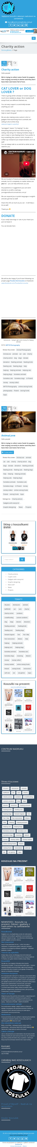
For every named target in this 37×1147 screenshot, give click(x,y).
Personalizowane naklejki (11, 1004)
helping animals (15, 370)
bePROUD (7, 609)
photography (7, 391)
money (5, 382)
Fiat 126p (26, 634)
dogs (20, 358)
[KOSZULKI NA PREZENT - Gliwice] (18, 710)
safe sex (7, 673)
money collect (14, 382)
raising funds (24, 391)
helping (6, 370)
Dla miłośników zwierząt (11, 1023)
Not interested (7, 942)
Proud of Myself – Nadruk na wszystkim (16, 1105)
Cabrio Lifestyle (7, 1031)
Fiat (19, 634)
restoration (27, 668)
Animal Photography (24, 350)
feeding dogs (17, 366)
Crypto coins (12, 577)
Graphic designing (9, 507)
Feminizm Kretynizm (9, 973)
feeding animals (16, 362)
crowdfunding (9, 617)
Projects (28, 507)
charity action (8, 358)
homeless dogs (19, 378)
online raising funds (25, 387)
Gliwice (20, 639)
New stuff (11, 585)
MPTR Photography (10, 387)
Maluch (28, 656)
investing (20, 656)
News (21, 507)
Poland (16, 391)
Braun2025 (5, 961)
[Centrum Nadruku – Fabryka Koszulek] (18, 8)
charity (29, 354)
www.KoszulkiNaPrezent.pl (18, 687)
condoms (19, 613)
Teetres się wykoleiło (10, 952)
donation (6, 362)
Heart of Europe (8, 994)
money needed (9, 664)
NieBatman (6, 1014)
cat (20, 354)
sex (14, 673)
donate (25, 358)
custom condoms (22, 617)
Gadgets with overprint (11, 503)
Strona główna (6, 50)
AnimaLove (7, 354)
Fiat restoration (10, 639)
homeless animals (20, 374)
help (25, 366)
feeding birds (28, 362)
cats (24, 354)
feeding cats (7, 366)
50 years (7, 605)
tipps (5, 395)
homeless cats (8, 378)
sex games (21, 673)
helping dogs (7, 374)
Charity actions (17, 499)
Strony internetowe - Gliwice (18, 1146)
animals (15, 354)
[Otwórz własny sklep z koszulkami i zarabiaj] (18, 1081)
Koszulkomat (6, 932)
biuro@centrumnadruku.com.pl (20, 22)
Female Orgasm (9, 634)
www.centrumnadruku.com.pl (18, 1135)
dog (15, 358)
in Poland (29, 378)
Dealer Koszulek (9, 1118)
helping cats (27, 370)
